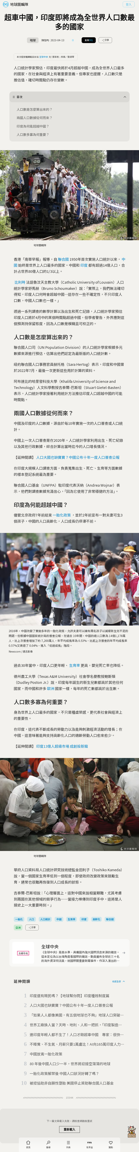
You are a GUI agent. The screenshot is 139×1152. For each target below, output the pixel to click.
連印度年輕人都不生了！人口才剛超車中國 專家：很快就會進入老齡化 (77, 1035)
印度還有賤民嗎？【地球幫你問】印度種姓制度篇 (69, 995)
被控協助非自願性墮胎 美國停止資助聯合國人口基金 (72, 1083)
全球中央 (43, 56)
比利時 (19, 282)
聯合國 (63, 259)
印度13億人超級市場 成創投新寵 (62, 746)
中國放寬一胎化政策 (46, 1053)
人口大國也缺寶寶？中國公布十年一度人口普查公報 (77, 457)
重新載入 (69, 1129)
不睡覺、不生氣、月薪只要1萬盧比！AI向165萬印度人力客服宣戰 (77, 1044)
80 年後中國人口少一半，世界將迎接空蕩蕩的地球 (70, 1063)
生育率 (74, 665)
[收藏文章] (73, 40)
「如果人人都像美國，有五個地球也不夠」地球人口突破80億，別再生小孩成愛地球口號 (77, 1015)
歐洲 (50, 688)
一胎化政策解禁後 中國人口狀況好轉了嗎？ (64, 1073)
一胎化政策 (62, 515)
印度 (84, 265)
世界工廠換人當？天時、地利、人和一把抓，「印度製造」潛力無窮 (76, 1025)
